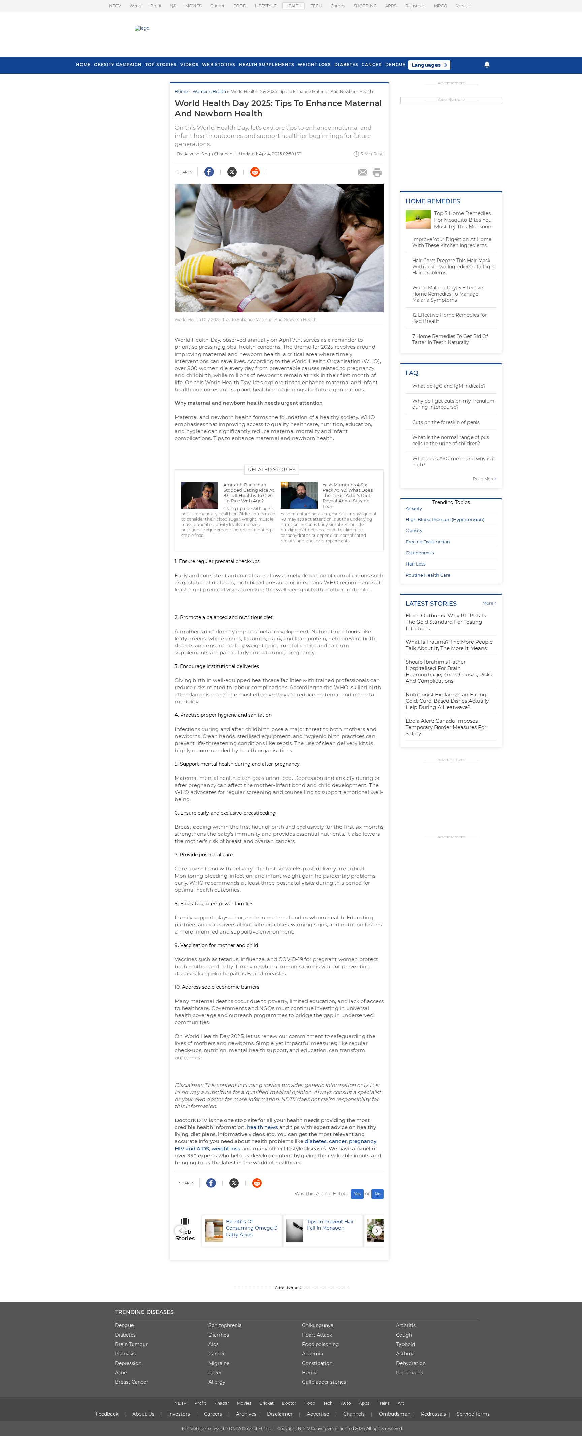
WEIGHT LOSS (314, 64)
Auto (346, 1403)
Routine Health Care (428, 575)
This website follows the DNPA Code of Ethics (226, 1428)
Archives (246, 1414)
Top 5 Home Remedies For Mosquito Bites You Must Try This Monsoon (463, 220)
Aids (213, 1344)
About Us (143, 1414)
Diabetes (125, 1335)
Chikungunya (317, 1325)
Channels (354, 1414)
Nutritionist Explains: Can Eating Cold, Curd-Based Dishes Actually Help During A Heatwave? (447, 700)
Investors (179, 1414)
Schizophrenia (225, 1325)
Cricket (217, 5)
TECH (316, 5)
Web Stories (218, 64)
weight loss (226, 1148)
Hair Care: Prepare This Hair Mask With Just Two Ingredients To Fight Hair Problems (453, 266)
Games (338, 5)
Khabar (221, 1403)
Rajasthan (415, 5)
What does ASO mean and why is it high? (453, 462)
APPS (390, 5)
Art (401, 1403)
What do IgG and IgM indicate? (449, 386)
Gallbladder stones (324, 1382)
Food (309, 1403)
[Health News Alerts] (487, 64)
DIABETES (346, 64)
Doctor (289, 1403)
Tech (328, 1403)
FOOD (239, 5)
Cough (404, 1335)
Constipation (317, 1363)
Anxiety (414, 508)
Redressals (433, 1414)
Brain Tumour (131, 1344)
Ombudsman (394, 1414)
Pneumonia (409, 1373)
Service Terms (473, 1414)
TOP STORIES (161, 64)
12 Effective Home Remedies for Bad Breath (449, 318)
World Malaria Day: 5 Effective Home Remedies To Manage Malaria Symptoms (447, 294)
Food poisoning (320, 1344)
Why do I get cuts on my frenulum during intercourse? (453, 404)
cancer (338, 1141)
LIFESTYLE (266, 5)
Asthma (405, 1354)
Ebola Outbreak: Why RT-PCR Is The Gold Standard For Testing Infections (446, 622)
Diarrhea (218, 1335)
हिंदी (173, 5)
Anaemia (312, 1354)
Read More (484, 478)
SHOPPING (365, 5)
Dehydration (411, 1363)
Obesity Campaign (118, 64)
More (489, 603)
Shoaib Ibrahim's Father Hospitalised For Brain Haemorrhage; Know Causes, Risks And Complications (449, 671)
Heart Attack (317, 1335)
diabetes (316, 1141)
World (135, 5)
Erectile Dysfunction (428, 541)
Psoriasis (125, 1354)
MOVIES (193, 5)
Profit (156, 5)
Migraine (218, 1363)
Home (181, 91)
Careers (213, 1414)
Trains (384, 1403)
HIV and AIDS (192, 1148)
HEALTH (293, 5)
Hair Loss (415, 564)
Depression (128, 1363)
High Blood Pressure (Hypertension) (445, 519)
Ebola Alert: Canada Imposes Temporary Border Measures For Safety (446, 727)
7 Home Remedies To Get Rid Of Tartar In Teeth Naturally (450, 339)
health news (262, 1127)
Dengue (395, 64)
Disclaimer (280, 1414)
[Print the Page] (377, 172)
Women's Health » (212, 91)
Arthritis (406, 1325)
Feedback (107, 1414)
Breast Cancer (131, 1382)
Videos (189, 64)
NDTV (115, 5)
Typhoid (405, 1344)
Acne (121, 1373)
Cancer (372, 64)
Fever (215, 1373)
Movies (244, 1403)
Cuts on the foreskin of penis (446, 422)
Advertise (318, 1414)
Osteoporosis (420, 552)
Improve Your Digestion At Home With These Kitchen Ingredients (451, 242)
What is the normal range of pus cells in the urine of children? (450, 440)
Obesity (414, 530)
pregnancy (362, 1141)
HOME (83, 64)
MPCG (440, 5)
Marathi (463, 5)
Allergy (216, 1382)
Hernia (310, 1373)
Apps (364, 1403)
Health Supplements (266, 64)
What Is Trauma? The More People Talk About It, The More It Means (449, 645)
